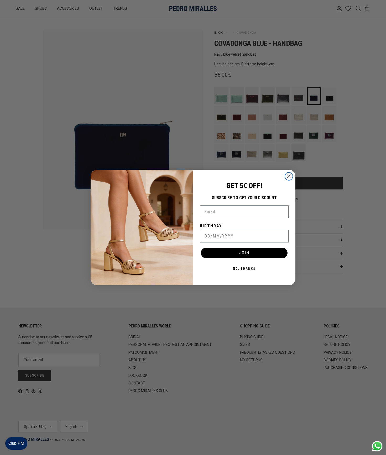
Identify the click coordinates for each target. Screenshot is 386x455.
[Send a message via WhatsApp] (377, 446)
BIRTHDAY (211, 225)
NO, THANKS (244, 269)
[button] (376, 435)
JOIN (244, 252)
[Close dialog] (289, 176)
